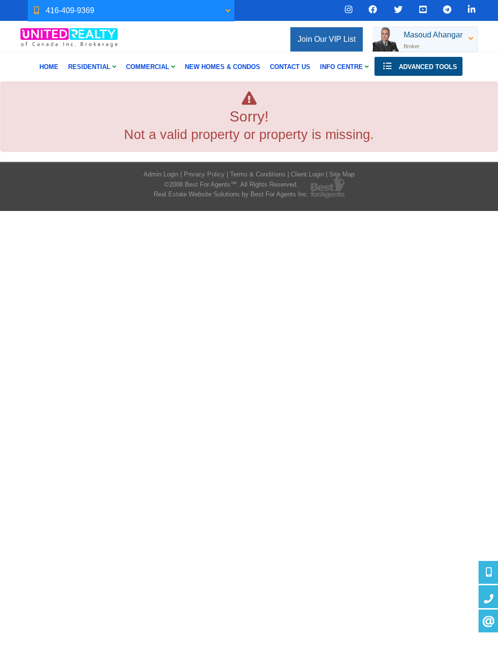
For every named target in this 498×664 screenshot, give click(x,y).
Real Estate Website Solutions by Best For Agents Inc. (231, 194)
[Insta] (348, 9)
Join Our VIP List (327, 39)
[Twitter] (398, 9)
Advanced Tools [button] (427, 66)
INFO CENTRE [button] (342, 66)
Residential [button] (90, 66)
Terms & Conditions (257, 174)
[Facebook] (373, 9)
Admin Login (160, 174)
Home (48, 66)
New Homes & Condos (222, 66)
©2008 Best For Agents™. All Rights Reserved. (231, 184)
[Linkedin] (471, 9)
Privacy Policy (204, 174)
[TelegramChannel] (447, 9)
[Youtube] (423, 9)
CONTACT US (290, 66)
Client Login (307, 174)
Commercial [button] (148, 66)
